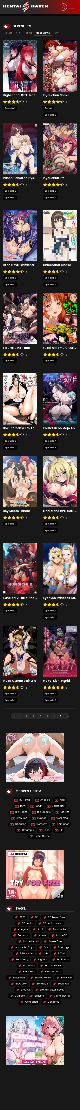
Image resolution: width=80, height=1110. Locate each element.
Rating (28, 32)
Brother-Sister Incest (51, 989)
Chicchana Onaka (57, 265)
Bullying (39, 995)
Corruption (62, 824)
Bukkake (19, 995)
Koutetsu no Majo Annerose (60, 428)
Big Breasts (44, 812)
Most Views (43, 32)
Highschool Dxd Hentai (20, 95)
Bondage (42, 983)
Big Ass (42, 959)
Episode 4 (50, 440)
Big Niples (29, 965)
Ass (45, 947)
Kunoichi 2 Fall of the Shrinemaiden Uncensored (20, 598)
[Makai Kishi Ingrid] (60, 651)
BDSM (38, 806)
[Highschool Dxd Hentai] (20, 66)
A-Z (18, 32)
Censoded (31, 1001)
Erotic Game (42, 836)
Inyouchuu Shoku (56, 95)
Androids (23, 935)
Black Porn (28, 971)
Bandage (63, 947)
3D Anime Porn (56, 917)
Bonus (48, 108)
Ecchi (46, 830)
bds (45, 953)
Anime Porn (55, 941)
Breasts (25, 989)
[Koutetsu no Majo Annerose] (60, 399)
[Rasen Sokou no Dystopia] (20, 148)
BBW (23, 806)
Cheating (20, 824)
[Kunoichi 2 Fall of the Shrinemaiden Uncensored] (20, 568)
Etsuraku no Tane (16, 348)
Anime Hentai (30, 941)
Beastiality (57, 806)
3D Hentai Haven (52, 923)
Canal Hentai (61, 995)
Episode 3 (50, 190)
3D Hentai (24, 799)
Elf (61, 830)
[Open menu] (72, 7)
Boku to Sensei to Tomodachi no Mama (20, 428)
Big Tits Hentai (52, 965)
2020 (22, 917)
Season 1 (10, 108)
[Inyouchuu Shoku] (60, 66)
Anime (42, 935)
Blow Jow (21, 983)
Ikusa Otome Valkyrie (19, 681)
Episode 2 (50, 114)
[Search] (63, 7)
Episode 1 (10, 197)
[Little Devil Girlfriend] (20, 235)
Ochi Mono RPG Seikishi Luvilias (60, 511)
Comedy (41, 824)
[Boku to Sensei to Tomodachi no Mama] (20, 399)
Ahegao (45, 799)
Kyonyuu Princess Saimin (60, 598)
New (56, 32)
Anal (62, 799)
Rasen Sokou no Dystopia (20, 178)
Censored (62, 818)
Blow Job (21, 818)
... (54, 715)
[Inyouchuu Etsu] (60, 148)
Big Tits (64, 812)
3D (36, 917)
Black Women (53, 971)
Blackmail (18, 977)
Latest (8, 32)
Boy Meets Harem (16, 511)
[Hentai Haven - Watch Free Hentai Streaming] (25, 7)
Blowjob (41, 818)
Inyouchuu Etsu (54, 178)
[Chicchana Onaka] (60, 235)
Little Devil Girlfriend (18, 265)
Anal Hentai (59, 929)
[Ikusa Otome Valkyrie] (20, 651)
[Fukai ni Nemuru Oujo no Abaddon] (60, 318)
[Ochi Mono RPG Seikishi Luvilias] (60, 481)
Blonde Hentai (42, 977)
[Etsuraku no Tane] (20, 318)
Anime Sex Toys (24, 947)
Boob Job (63, 983)
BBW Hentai (26, 953)
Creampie (27, 830)
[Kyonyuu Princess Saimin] (60, 568)
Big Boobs (21, 812)
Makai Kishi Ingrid (56, 681)
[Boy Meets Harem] (20, 481)
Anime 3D (61, 935)
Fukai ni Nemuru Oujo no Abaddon (60, 348)
